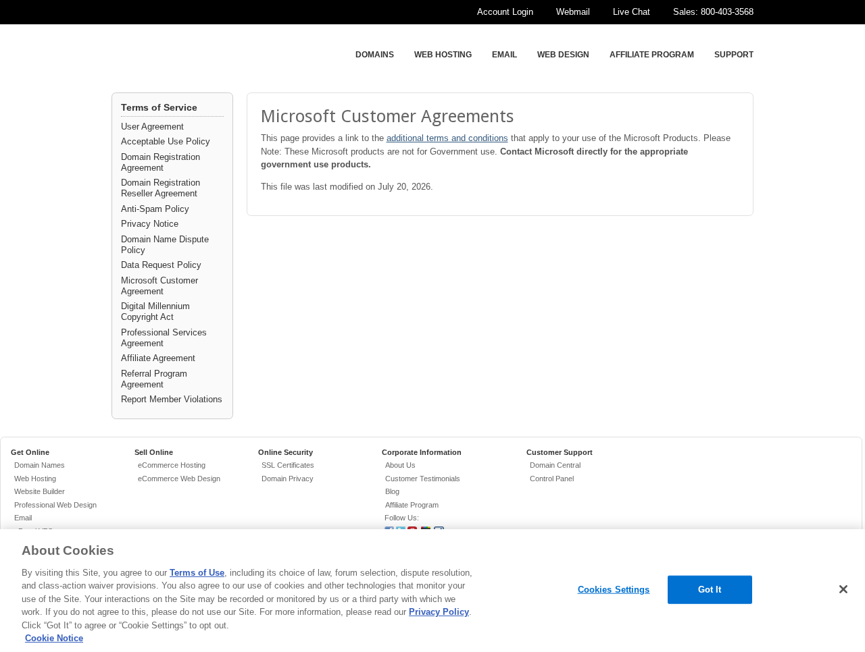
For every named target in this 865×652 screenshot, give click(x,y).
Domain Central (555, 465)
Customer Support (559, 452)
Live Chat (631, 12)
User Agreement (152, 126)
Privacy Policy (439, 612)
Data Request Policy (161, 265)
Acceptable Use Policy (165, 141)
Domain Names (39, 465)
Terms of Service (159, 107)
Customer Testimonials (422, 478)
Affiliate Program (652, 54)
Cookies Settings (614, 590)
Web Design (563, 54)
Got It (710, 590)
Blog (392, 491)
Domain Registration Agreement (160, 162)
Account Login (505, 12)
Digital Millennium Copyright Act (155, 311)
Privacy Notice (149, 224)
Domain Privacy (288, 478)
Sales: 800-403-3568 (713, 12)
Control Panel (552, 478)
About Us (400, 465)
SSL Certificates (288, 465)
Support (733, 54)
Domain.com (197, 56)
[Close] (843, 589)
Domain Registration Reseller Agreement (160, 188)
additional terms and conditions (447, 138)
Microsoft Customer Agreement (159, 285)
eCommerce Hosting (171, 465)
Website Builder (39, 491)
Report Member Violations (171, 399)
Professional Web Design (55, 505)
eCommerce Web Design (179, 478)
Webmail (573, 12)
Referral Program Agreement (154, 379)
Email (504, 54)
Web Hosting (443, 54)
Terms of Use (197, 573)
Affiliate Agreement (158, 358)
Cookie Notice (54, 638)
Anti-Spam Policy (155, 209)
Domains (374, 54)
